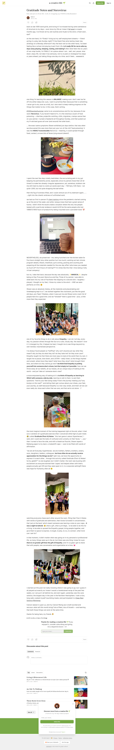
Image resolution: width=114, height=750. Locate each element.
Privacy (55, 738)
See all (30, 712)
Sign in (109, 3)
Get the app (65, 742)
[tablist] (34, 651)
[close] (73, 704)
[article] (57, 681)
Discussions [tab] (39, 672)
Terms (60, 738)
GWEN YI (33, 17)
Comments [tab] (31, 651)
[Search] (89, 3)
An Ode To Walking (34, 689)
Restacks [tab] (37, 651)
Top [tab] (29, 672)
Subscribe (100, 3)
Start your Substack (52, 742)
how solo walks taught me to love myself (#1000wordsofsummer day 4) (47, 691)
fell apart (71, 29)
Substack (48, 746)
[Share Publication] (93, 3)
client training (53, 199)
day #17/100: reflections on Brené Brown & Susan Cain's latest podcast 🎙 (48, 679)
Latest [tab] (33, 672)
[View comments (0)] (32, 22)
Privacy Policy (69, 727)
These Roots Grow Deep (36, 701)
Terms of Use (65, 725)
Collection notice (67, 738)
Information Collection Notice (56, 727)
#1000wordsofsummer (35, 111)
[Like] (28, 22)
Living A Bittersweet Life (37, 677)
